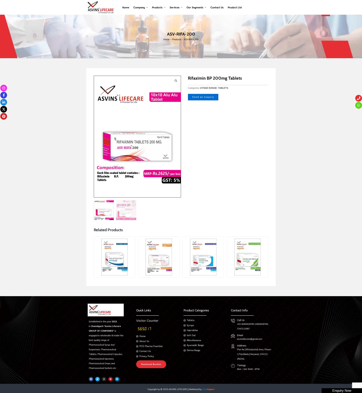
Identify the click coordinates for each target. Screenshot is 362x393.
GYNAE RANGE (208, 88)
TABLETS (223, 88)
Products (157, 7)
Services (174, 7)
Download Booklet (151, 364)
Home (125, 7)
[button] (175, 80)
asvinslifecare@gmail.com (249, 339)
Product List (235, 7)
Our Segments (195, 7)
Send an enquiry (203, 97)
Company (139, 7)
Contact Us (217, 7)
